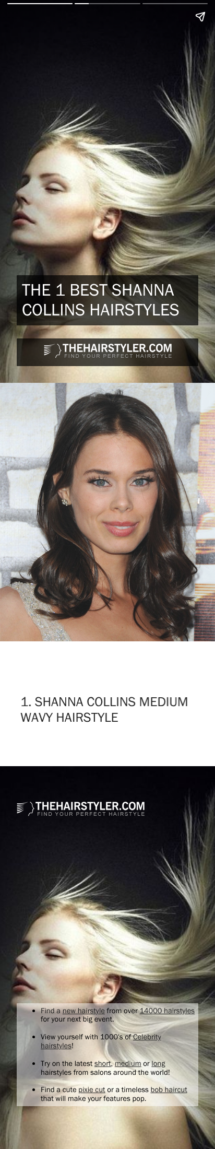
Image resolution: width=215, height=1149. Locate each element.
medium (128, 1063)
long (158, 1063)
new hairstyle (84, 1010)
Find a (52, 1010)
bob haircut (169, 1089)
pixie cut (91, 1089)
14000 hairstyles (167, 1010)
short (102, 1063)
